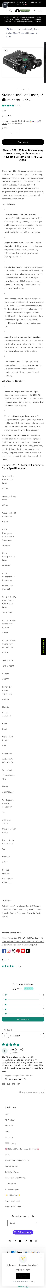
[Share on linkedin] (18, 1084)
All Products (10, 1120)
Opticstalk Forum (12, 1172)
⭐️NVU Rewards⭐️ (13, 1195)
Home (11, 29)
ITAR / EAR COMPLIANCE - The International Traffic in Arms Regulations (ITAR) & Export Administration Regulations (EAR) (23, 941)
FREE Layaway (10, 1143)
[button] (5, 11)
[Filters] (4, 1035)
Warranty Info (10, 1183)
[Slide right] (28, 89)
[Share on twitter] (8, 1084)
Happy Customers (12, 1201)
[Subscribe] (36, 1223)
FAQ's (7, 1154)
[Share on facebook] (3, 1084)
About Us (9, 1126)
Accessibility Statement (14, 1207)
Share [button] (6, 960)
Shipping (4, 123)
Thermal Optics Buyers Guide (17, 1160)
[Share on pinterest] (13, 1084)
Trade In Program (12, 1189)
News (7, 1131)
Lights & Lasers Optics (27, 29)
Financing (9, 1137)
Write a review (23, 1019)
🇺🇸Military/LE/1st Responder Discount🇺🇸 (22, 1149)
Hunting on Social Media (15, 1178)
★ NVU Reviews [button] (43, 646)
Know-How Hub (11, 1166)
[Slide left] (17, 89)
